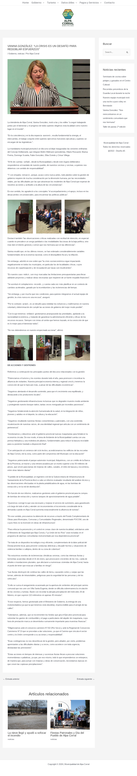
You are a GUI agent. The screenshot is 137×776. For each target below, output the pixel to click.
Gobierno (36, 2)
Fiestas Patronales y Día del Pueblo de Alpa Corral (67, 734)
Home (25, 2)
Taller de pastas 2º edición (114, 127)
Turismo (51, 2)
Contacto (109, 2)
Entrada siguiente (86, 679)
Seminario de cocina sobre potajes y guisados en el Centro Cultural (116, 80)
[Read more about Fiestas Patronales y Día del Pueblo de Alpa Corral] (70, 714)
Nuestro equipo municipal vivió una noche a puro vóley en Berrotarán (116, 101)
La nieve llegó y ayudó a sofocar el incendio (27, 734)
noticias (21, 53)
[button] (42, 2)
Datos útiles (67, 2)
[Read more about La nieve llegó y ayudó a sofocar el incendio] (27, 714)
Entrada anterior (11, 679)
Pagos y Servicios (89, 2)
